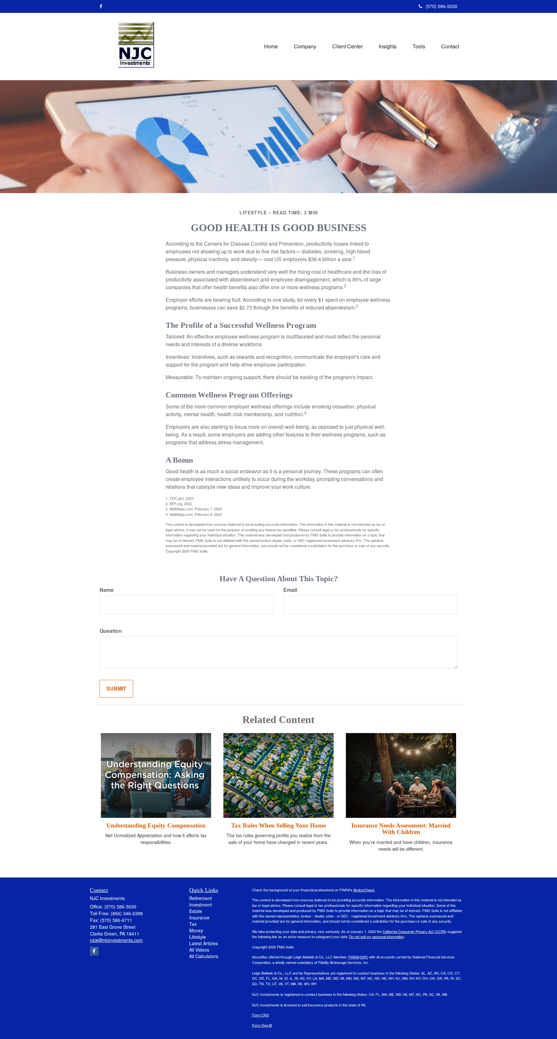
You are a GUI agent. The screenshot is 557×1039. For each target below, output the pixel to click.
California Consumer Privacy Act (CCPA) (414, 931)
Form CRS (260, 1014)
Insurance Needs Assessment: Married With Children (401, 829)
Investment (200, 904)
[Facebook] (101, 6)
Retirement (200, 898)
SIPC (364, 956)
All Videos (199, 949)
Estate (195, 911)
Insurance (199, 917)
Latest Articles (203, 943)
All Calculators (203, 956)
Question (111, 630)
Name (107, 589)
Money (196, 930)
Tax (193, 924)
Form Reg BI (262, 1025)
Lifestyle (197, 937)
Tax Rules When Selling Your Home (278, 825)
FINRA (353, 956)
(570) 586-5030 (441, 6)
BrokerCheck (364, 889)
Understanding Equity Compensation (156, 825)
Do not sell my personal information (376, 936)
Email (290, 589)
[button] (305, 46)
